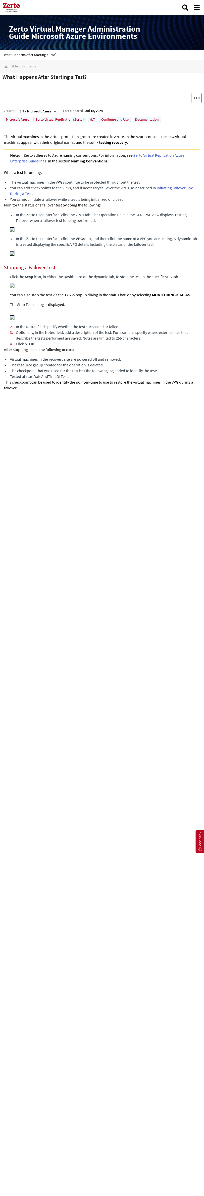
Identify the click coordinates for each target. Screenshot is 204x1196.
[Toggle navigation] (197, 7)
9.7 (92, 119)
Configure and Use (115, 119)
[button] (102, 66)
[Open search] (185, 7)
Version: (9, 110)
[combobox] (37, 111)
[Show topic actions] (197, 98)
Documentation (147, 119)
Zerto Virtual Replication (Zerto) (60, 119)
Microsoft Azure (17, 119)
